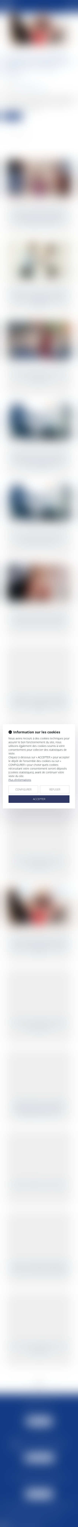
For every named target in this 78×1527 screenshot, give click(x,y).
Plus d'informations (20, 780)
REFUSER (54, 789)
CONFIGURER (23, 789)
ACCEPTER (39, 799)
